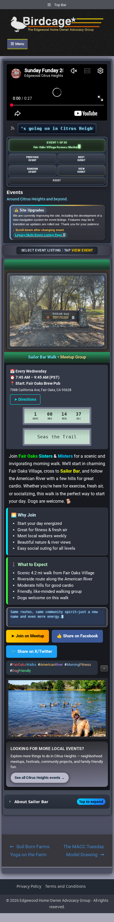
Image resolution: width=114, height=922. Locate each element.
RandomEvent (32, 170)
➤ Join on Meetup (27, 635)
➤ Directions (25, 399)
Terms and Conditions (65, 886)
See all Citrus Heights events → (40, 778)
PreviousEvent (32, 158)
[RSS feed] (12, 128)
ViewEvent (81, 170)
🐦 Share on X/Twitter (31, 651)
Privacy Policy (29, 886)
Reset (57, 180)
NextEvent (81, 158)
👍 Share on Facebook (77, 635)
